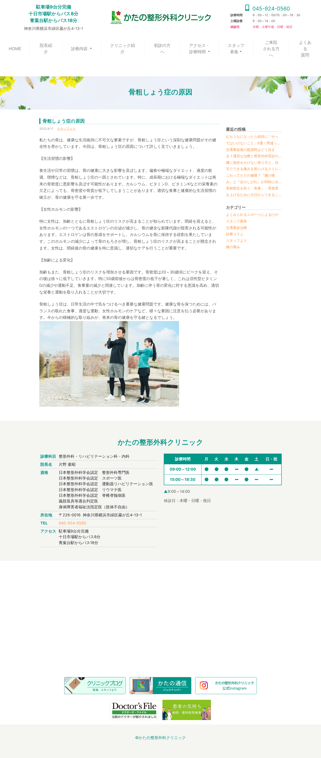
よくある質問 (305, 49)
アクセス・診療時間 (199, 48)
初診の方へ (162, 48)
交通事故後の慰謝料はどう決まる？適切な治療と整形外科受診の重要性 (252, 153)
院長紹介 (46, 48)
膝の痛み (233, 247)
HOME (19, 48)
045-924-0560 (270, 8)
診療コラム (234, 234)
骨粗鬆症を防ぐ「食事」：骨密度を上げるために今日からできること (252, 192)
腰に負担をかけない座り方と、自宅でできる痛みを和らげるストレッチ (252, 166)
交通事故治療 (236, 227)
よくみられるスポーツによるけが (252, 214)
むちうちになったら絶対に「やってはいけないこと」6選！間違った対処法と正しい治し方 (253, 140)
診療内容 (80, 48)
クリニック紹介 (122, 48)
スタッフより (66, 128)
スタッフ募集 (236, 48)
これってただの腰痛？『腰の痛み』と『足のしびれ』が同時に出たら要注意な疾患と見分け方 (252, 179)
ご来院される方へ (271, 49)
